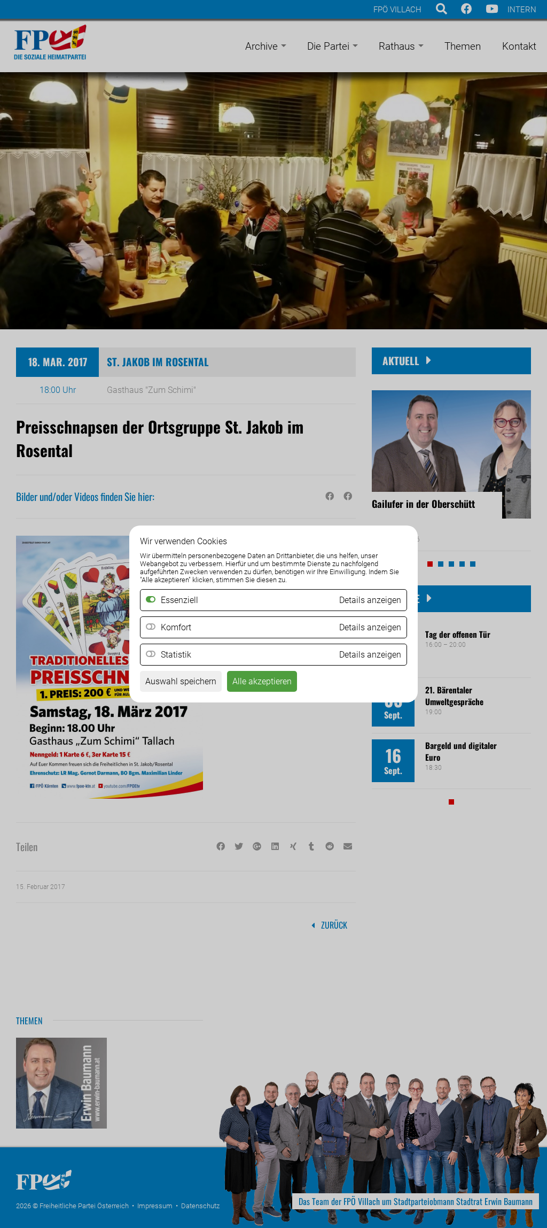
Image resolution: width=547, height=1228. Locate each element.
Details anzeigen (370, 627)
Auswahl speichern (180, 681)
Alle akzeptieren (262, 681)
